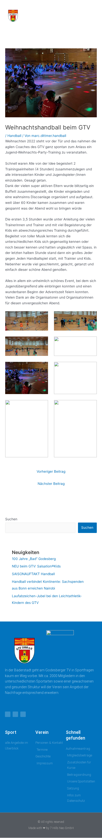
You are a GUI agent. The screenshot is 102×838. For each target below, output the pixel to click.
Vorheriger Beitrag (51, 471)
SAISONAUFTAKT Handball (33, 574)
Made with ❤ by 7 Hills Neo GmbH (51, 828)
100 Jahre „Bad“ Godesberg (34, 559)
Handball (14, 136)
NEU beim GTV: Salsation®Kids (36, 566)
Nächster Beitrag (51, 484)
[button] (79, 15)
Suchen (11, 519)
